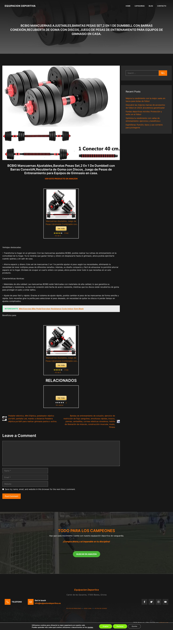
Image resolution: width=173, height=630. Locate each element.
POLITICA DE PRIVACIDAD (73, 608)
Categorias (140, 6)
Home (128, 6)
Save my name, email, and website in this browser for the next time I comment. (40, 489)
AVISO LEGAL (88, 608)
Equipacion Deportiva (20, 5)
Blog (151, 6)
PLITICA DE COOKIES (101, 608)
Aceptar (106, 626)
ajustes (90, 627)
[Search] (163, 73)
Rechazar (120, 626)
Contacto (161, 6)
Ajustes (134, 626)
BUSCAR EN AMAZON (86, 554)
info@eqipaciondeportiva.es (48, 603)
